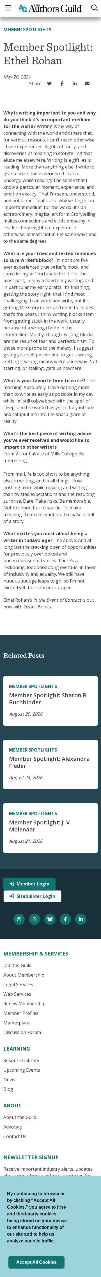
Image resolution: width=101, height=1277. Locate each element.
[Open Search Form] (93, 8)
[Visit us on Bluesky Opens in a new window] (50, 919)
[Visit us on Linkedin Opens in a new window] (81, 919)
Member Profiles (20, 1013)
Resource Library (21, 1060)
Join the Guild (17, 965)
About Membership (23, 975)
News (9, 1079)
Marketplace (16, 1023)
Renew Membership (24, 1004)
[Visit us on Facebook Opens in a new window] (66, 919)
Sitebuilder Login (36, 896)
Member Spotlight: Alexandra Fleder (49, 762)
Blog (8, 1089)
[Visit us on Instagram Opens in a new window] (19, 919)
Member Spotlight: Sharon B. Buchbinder (48, 698)
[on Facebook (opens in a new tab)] (63, 83)
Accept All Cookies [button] (36, 1262)
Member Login (33, 884)
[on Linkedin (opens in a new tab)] (75, 83)
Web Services (17, 994)
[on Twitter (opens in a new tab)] (50, 83)
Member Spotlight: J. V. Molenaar (40, 826)
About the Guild (19, 1117)
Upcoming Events (21, 1070)
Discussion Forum (22, 1032)
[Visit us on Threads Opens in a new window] (35, 919)
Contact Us (14, 1136)
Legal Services (18, 984)
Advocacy (12, 1127)
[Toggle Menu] (8, 8)
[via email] (88, 83)
